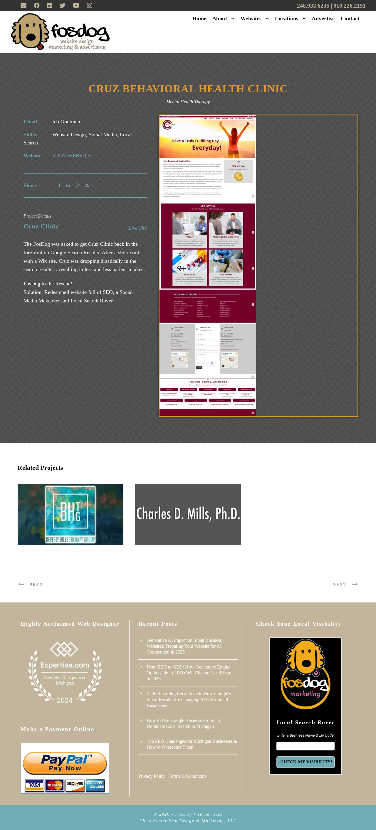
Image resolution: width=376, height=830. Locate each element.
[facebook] (37, 5)
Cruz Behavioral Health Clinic (188, 89)
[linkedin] (49, 5)
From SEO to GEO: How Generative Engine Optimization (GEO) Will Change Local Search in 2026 (191, 672)
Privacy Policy (151, 776)
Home (199, 18)
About (219, 18)
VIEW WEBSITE (71, 156)
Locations (286, 18)
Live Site (137, 228)
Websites (251, 18)
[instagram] (89, 5)
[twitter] (63, 5)
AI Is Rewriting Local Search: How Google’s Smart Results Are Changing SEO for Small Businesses (189, 699)
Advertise (323, 18)
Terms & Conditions (187, 776)
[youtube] (76, 5)
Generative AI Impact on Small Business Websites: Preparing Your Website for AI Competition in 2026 (184, 646)
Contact (350, 18)
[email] (23, 5)
